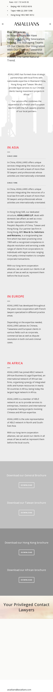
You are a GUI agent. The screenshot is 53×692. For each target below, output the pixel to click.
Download (26, 485)
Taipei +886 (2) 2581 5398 (21, 10)
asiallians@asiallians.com (19, 689)
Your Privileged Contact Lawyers (27, 607)
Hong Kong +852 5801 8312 (22, 15)
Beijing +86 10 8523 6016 (21, 6)
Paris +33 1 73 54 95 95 (19, 2)
